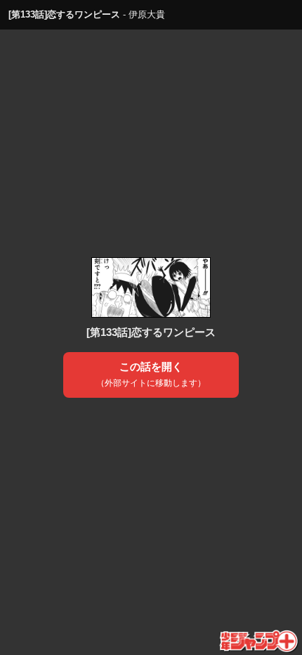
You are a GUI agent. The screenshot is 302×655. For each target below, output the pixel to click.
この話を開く (151, 375)
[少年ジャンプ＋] (259, 642)
